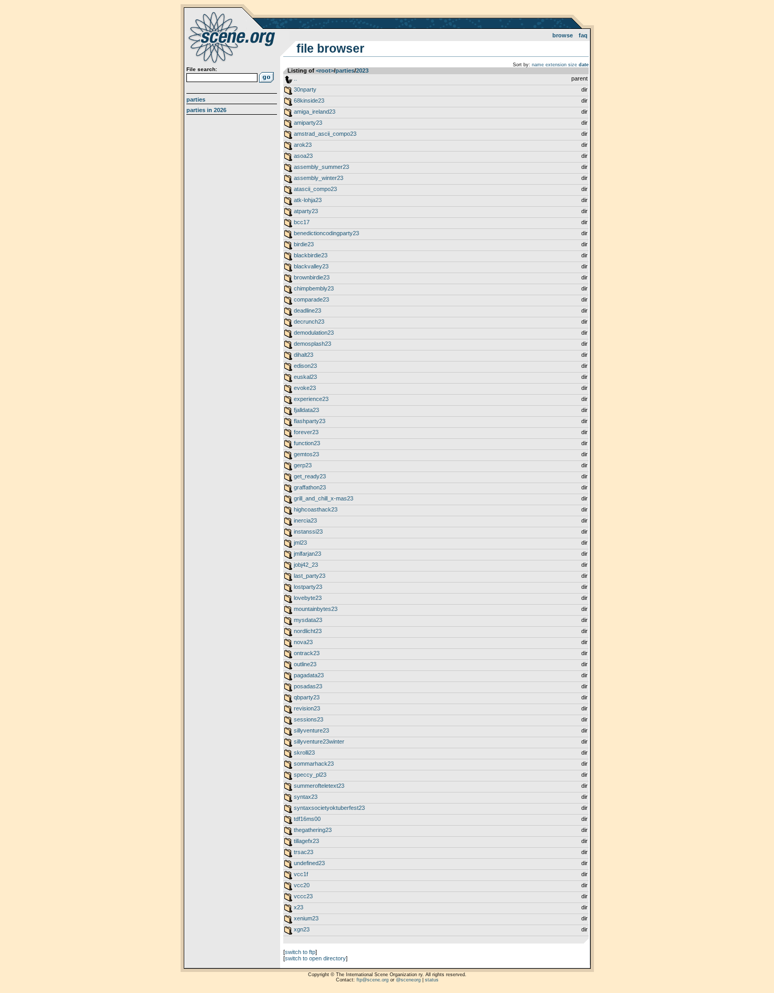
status (432, 979)
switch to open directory (315, 958)
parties (344, 70)
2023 (362, 70)
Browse (562, 35)
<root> (325, 70)
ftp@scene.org (372, 979)
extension (556, 64)
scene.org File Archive (233, 37)
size (572, 64)
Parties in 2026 (206, 110)
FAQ (583, 35)
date (584, 64)
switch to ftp (300, 952)
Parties (195, 99)
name (538, 64)
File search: (201, 69)
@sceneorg (408, 979)
